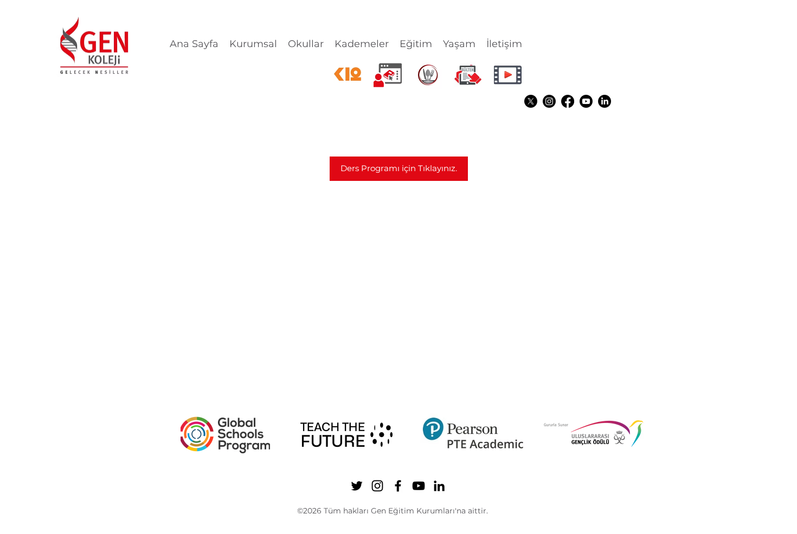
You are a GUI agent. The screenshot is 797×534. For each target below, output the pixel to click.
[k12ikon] (347, 75)
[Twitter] (530, 101)
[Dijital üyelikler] (388, 75)
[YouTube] (586, 101)
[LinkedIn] (604, 101)
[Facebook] (567, 101)
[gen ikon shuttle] (468, 75)
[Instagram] (549, 101)
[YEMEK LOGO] (428, 75)
